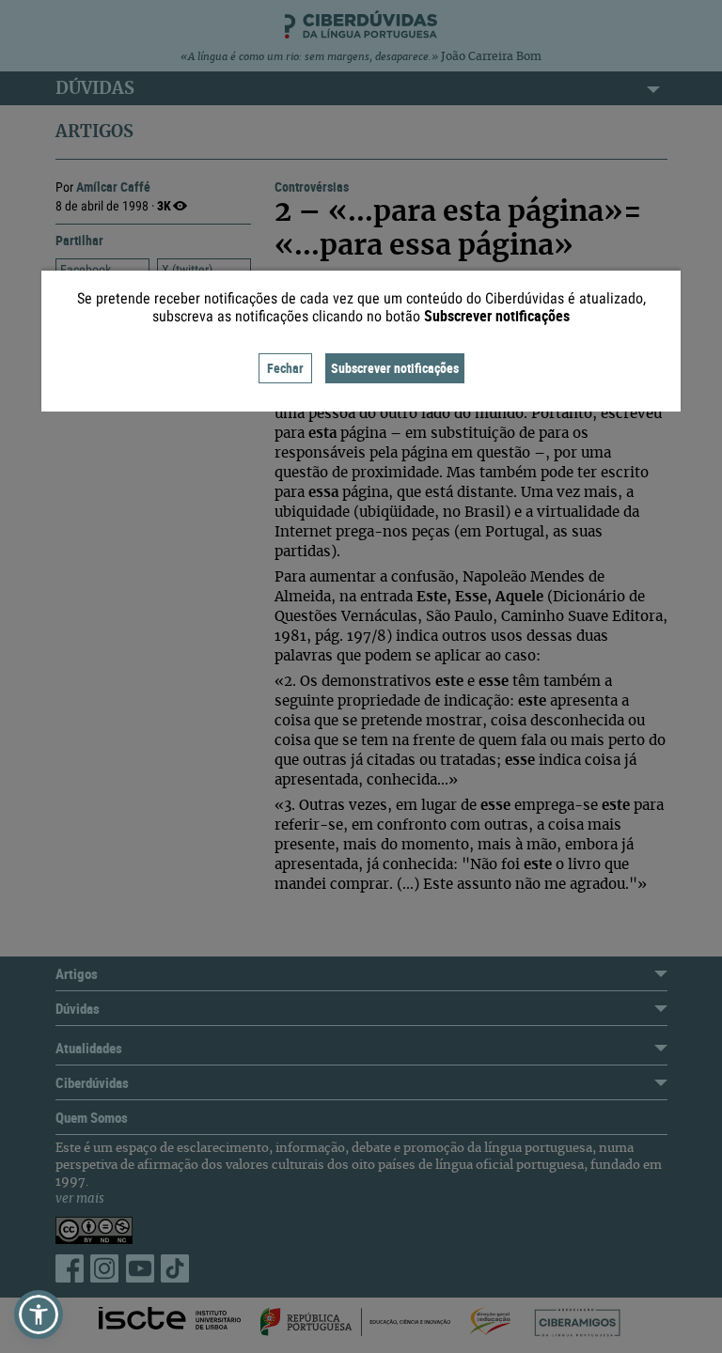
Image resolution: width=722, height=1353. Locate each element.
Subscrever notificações (395, 368)
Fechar (285, 368)
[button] (38, 1314)
